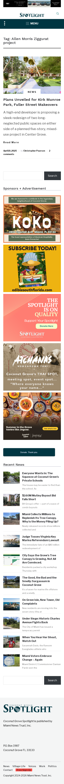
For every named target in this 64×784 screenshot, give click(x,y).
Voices (32, 766)
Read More (11, 142)
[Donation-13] (32, 296)
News (32, 92)
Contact (8, 770)
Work (42, 766)
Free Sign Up (24, 770)
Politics (52, 766)
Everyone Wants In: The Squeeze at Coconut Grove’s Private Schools (40, 477)
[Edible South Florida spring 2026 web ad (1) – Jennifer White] (32, 246)
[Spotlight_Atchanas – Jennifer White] (32, 345)
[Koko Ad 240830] (32, 197)
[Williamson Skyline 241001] (32, 2)
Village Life (18, 766)
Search (52, 175)
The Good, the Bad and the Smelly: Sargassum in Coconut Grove (39, 581)
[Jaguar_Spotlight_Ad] (32, 394)
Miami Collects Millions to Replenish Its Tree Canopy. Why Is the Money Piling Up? (40, 518)
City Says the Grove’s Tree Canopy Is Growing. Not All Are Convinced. (39, 559)
